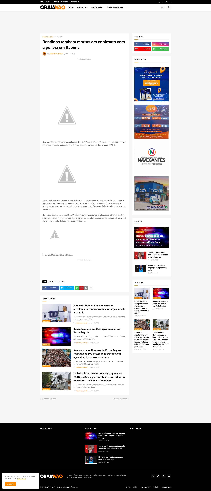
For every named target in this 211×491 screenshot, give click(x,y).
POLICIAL (61, 281)
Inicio (42, 2)
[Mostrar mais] (91, 288)
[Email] (86, 288)
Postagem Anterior (49, 399)
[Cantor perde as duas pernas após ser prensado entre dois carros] (140, 255)
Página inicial (47, 37)
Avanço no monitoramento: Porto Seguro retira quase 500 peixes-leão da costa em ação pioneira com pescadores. (97, 354)
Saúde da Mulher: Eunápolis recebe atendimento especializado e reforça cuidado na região (99, 309)
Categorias (96, 7)
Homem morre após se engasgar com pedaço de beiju (157, 267)
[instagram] (163, 2)
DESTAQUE (58, 37)
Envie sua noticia (115, 7)
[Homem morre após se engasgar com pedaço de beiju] (140, 268)
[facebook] (159, 2)
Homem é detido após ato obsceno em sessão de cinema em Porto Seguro (111, 435)
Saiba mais (21, 479)
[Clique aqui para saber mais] (105, 411)
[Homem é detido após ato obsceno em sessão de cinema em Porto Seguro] (91, 436)
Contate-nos (166, 487)
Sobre (48, 2)
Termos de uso (74, 2)
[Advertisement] (105, 22)
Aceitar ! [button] (10, 484)
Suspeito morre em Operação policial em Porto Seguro (96, 331)
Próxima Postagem (120, 399)
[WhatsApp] (77, 288)
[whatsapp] (170, 2)
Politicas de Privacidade (60, 2)
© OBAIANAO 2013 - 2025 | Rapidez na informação (59, 487)
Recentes (81, 7)
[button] (163, 7)
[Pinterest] (81, 288)
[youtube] (167, 2)
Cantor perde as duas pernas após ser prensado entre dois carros (158, 255)
